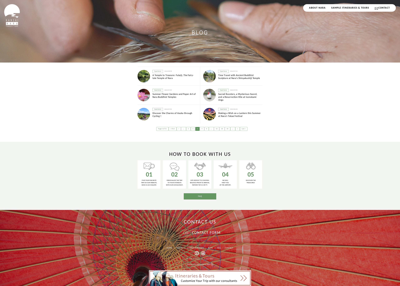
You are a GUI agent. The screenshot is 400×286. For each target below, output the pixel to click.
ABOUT (179, 248)
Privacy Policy (208, 259)
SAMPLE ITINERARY (195, 248)
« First (172, 129)
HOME (169, 248)
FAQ (200, 196)
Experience (157, 71)
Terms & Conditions (193, 259)
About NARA (317, 8)
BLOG (210, 248)
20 (222, 129)
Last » (244, 129)
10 (217, 129)
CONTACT (384, 8)
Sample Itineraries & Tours (350, 8)
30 (227, 129)
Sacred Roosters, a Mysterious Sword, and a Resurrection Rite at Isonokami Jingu (237, 97)
